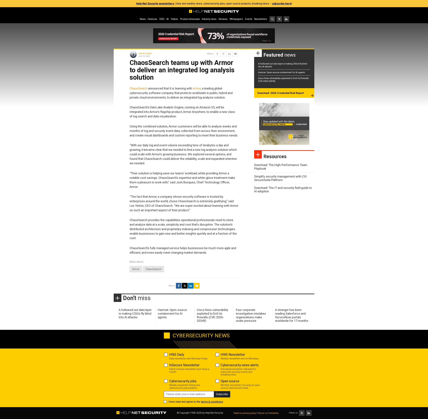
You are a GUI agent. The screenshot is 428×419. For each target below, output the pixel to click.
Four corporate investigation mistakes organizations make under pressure (251, 315)
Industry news (209, 19)
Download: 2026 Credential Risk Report (280, 93)
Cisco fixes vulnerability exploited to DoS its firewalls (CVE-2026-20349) (212, 315)
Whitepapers (236, 19)
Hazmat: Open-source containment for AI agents (281, 72)
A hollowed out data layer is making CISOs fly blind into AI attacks (135, 313)
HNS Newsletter (233, 355)
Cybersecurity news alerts (240, 365)
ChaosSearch (138, 88)
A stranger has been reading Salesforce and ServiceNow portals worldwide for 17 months (291, 315)
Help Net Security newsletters (155, 3)
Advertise (274, 413)
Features (152, 19)
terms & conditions (212, 401)
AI (168, 19)
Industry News (145, 53)
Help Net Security (214, 412)
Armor (197, 88)
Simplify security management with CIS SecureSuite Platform (280, 178)
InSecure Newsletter (184, 365)
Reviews (223, 19)
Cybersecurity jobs (182, 381)
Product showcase (190, 19)
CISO (162, 19)
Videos (174, 19)
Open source (230, 381)
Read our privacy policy (245, 413)
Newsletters (260, 19)
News (143, 19)
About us (262, 413)
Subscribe (222, 394)
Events (248, 19)
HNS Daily (176, 355)
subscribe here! (282, 3)
